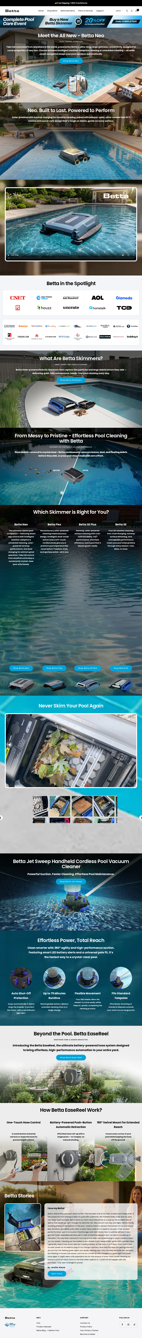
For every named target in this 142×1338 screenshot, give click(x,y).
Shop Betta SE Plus (87, 668)
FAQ (38, 1323)
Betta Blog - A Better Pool (47, 1330)
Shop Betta (52, 10)
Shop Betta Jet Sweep (71, 881)
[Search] (127, 11)
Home (41, 10)
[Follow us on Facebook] (122, 1325)
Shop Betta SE (121, 668)
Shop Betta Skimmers (71, 380)
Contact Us (85, 1323)
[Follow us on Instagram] (128, 1325)
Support (100, 10)
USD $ (118, 11)
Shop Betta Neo (71, 61)
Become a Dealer (87, 1334)
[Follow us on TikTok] (134, 1325)
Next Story (57, 1274)
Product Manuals (43, 1326)
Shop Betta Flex (54, 668)
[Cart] (136, 11)
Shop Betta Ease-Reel (71, 1057)
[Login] (132, 11)
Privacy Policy (86, 1326)
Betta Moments (68, 10)
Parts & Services (85, 10)
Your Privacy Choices (89, 1330)
